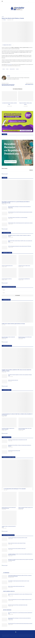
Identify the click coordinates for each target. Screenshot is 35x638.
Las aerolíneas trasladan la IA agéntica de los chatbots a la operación (8, 429)
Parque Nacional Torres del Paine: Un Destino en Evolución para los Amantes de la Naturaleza (19, 445)
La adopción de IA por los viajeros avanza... (24, 265)
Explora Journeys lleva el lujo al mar (13, 380)
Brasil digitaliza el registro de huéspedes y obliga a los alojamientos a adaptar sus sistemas (19, 236)
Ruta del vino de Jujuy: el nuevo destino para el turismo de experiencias (25, 337)
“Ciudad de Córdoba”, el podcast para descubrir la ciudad (9, 526)
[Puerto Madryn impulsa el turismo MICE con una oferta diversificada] (4, 219)
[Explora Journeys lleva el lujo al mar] (4, 381)
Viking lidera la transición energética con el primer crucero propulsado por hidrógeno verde (20, 375)
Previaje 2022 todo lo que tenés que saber (14, 450)
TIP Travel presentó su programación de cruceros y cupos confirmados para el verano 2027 (20, 594)
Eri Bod (5, 19)
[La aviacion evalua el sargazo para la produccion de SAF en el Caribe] (4, 539)
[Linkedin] (30, 1)
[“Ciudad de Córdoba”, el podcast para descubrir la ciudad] (9, 518)
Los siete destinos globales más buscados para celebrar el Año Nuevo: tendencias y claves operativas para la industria (20, 576)
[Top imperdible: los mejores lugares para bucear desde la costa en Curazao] (4, 582)
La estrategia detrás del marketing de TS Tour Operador (15, 488)
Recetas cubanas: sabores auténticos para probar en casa (16, 586)
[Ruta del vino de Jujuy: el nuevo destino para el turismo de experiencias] (25, 331)
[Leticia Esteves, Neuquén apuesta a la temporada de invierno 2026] (4, 441)
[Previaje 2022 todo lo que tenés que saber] (4, 452)
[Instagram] (29, 1)
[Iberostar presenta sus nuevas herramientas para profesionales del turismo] (9, 499)
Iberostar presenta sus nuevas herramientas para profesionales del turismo (9, 508)
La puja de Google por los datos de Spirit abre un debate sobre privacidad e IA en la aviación (17, 414)
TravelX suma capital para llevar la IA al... (7, 265)
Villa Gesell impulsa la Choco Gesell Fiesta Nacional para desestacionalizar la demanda (20, 623)
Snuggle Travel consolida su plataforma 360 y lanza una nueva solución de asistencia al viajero (16, 370)
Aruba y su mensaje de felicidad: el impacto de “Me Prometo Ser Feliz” (25, 508)
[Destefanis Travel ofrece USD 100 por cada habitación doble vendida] (4, 606)
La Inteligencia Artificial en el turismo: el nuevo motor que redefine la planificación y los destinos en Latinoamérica (20, 554)
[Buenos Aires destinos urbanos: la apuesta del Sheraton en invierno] (9, 331)
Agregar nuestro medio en (7, 44)
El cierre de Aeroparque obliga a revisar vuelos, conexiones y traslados (25, 429)
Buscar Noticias (4, 168)
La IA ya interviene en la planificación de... (24, 278)
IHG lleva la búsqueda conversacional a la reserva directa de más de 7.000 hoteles (19, 246)
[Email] (31, 1)
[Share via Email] (18, 72)
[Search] (32, 1)
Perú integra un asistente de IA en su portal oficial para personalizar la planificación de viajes (15, 202)
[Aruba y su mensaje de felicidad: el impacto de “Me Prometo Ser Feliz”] (25, 499)
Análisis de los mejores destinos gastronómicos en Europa (13, 323)
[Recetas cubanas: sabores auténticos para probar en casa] (4, 588)
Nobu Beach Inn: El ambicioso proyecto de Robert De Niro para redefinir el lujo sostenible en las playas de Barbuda (20, 560)
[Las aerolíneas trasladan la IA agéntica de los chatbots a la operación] (9, 422)
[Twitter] (28, 1)
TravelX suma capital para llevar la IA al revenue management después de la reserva (19, 599)
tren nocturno (9, 64)
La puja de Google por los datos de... (7, 278)
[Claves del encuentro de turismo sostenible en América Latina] (4, 550)
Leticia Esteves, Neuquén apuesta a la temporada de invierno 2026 (17, 439)
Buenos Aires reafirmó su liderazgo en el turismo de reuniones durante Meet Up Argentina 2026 (19, 207)
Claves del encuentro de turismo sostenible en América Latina (17, 548)
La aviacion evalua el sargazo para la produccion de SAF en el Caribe (17, 537)
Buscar (31, 170)
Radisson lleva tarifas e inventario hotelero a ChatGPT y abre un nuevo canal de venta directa (20, 241)
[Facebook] (27, 1)
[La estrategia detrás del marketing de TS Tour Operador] (17, 474)
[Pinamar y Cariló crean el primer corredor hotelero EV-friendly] (4, 544)
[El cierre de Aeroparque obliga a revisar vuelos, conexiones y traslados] (25, 422)
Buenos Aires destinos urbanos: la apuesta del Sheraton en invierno (8, 337)
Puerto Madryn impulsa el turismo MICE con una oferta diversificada (17, 217)
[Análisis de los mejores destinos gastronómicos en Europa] (17, 312)
